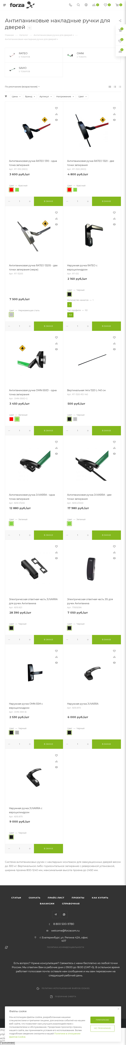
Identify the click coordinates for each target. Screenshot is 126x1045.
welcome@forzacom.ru (65, 930)
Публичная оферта (65, 997)
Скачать (34, 897)
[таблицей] (120, 86)
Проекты (78, 897)
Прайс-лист (56, 897)
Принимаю (7, 1042)
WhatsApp (64, 914)
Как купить (100, 897)
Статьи (16, 897)
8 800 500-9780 (63, 924)
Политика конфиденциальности (65, 947)
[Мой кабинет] (86, 5)
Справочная (71, 903)
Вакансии (47, 903)
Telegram (55, 914)
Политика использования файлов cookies (66, 988)
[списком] (115, 86)
